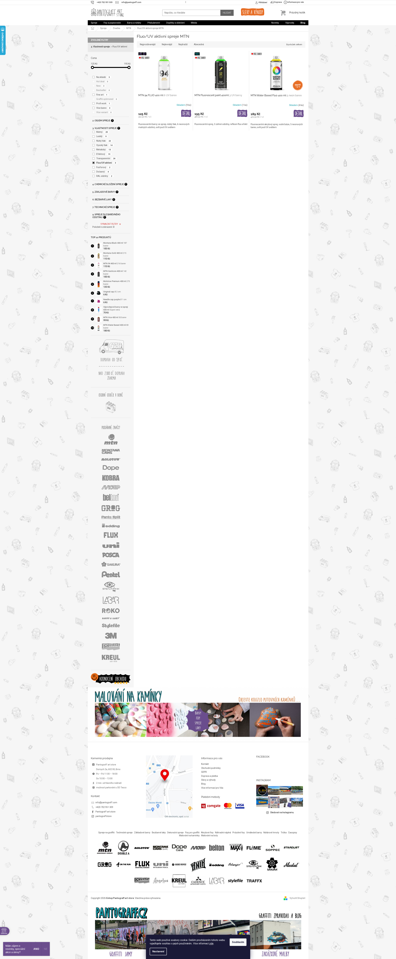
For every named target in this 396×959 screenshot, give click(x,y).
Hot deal (102, 81)
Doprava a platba (209, 776)
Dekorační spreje (175, 832)
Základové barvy (142, 832)
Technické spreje (124, 832)
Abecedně (199, 44)
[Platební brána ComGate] (222, 805)
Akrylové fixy (207, 832)
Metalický (103, 149)
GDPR (204, 772)
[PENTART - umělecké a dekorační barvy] (142, 880)
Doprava (278, 2)
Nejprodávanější (147, 44)
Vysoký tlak (104, 145)
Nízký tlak (103, 141)
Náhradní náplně (223, 832)
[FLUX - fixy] (142, 864)
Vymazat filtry (109, 224)
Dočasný (102, 171)
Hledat (227, 13)
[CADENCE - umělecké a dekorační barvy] (198, 880)
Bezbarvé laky (159, 832)
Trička (284, 832)
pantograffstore (104, 816)
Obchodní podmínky (211, 768)
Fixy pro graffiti (192, 832)
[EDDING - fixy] (217, 864)
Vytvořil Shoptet (297, 898)
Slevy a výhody (208, 780)
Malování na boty (209, 835)
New (100, 86)
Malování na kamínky (189, 835)
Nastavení (158, 951)
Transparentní (105, 158)
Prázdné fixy (238, 832)
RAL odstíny (104, 176)
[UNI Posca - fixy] (161, 864)
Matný (102, 132)
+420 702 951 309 (104, 807)
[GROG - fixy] (104, 864)
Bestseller (103, 90)
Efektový (103, 154)
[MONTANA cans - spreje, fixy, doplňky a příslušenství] (161, 847)
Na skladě (103, 77)
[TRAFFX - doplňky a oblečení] (254, 880)
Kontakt (205, 764)
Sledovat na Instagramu (282, 812)
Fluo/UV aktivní (119, 46)
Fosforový (103, 167)
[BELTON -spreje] (217, 847)
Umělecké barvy (254, 832)
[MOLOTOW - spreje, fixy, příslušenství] (142, 847)
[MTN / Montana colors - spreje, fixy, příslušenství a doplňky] (104, 847)
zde (211, 943)
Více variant (104, 112)
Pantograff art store (105, 811)
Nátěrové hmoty (271, 832)
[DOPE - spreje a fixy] (179, 847)
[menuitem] (94, 22)
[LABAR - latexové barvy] (217, 880)
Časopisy (292, 832)
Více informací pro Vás (212, 788)
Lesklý (101, 136)
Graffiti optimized (106, 99)
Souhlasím (238, 942)
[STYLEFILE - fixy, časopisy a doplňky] (235, 880)
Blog (203, 784)
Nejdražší (182, 44)
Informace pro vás (295, 2)
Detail (186, 113)
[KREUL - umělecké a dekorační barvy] (179, 880)
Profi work (103, 103)
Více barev (103, 108)
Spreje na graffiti (106, 832)
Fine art (101, 94)
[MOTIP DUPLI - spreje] (198, 847)
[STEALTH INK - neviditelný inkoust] (254, 864)
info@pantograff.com (106, 802)
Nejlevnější (167, 44)
